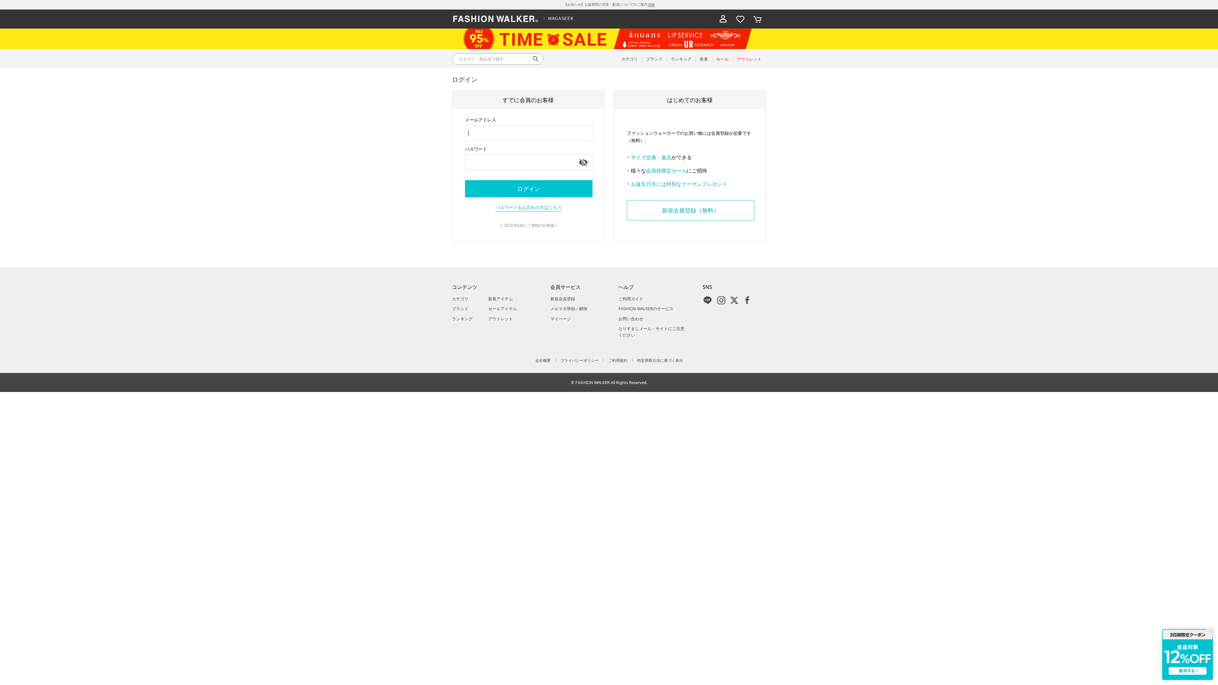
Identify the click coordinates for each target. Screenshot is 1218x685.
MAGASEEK (560, 18)
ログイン (528, 188)
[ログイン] (723, 19)
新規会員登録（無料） (690, 210)
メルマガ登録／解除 (568, 308)
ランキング (462, 319)
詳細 (651, 4)
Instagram (721, 300)
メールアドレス (480, 120)
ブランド (460, 308)
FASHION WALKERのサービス (646, 308)
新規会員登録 (562, 299)
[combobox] (529, 133)
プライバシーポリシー (579, 360)
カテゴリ (460, 299)
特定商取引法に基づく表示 (660, 360)
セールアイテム (502, 308)
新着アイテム (500, 299)
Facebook (747, 300)
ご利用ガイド (631, 299)
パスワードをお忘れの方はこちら (528, 207)
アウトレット (500, 319)
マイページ (560, 319)
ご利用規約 (617, 360)
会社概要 (543, 360)
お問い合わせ (631, 319)
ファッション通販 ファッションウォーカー (495, 19)
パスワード (476, 149)
